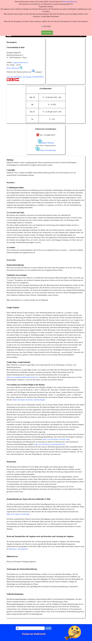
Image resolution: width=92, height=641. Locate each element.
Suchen (48, 628)
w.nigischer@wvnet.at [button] (20, 62)
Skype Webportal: (13, 68)
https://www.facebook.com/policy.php (56, 439)
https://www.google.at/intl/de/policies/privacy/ (23, 377)
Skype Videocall (48, 143)
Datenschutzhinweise (69, 1)
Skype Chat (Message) (48, 150)
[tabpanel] (26, 61)
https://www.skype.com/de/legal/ (18, 514)
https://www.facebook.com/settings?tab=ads (49, 444)
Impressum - (13, 549)
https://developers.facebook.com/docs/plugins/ (29, 400)
